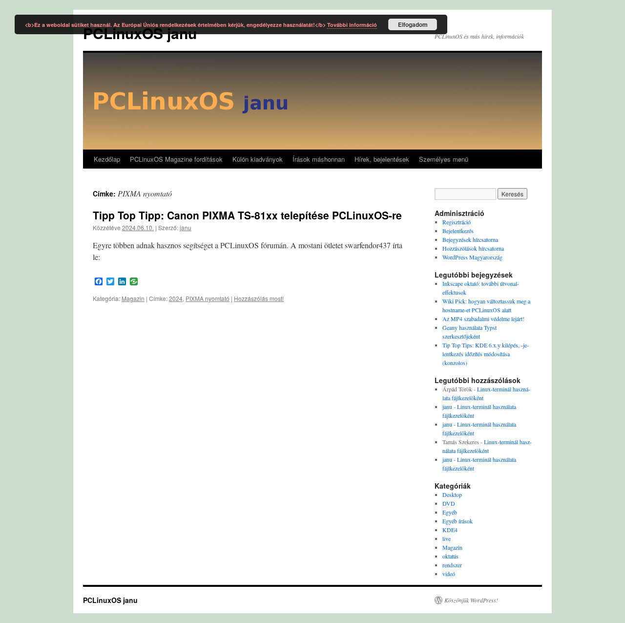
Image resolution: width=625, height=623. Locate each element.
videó (448, 574)
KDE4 (450, 530)
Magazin (133, 298)
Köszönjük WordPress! (471, 600)
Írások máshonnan (318, 159)
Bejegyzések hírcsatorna (470, 239)
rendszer (452, 565)
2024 (176, 298)
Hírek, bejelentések (381, 159)
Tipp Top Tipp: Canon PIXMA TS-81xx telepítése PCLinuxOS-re (247, 215)
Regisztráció (456, 222)
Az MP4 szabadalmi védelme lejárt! (483, 318)
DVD (448, 503)
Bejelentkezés (458, 231)
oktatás (450, 556)
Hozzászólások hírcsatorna (473, 248)
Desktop (452, 494)
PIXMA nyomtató (207, 298)
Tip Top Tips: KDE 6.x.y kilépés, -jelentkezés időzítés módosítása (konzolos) (485, 353)
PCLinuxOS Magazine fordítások (176, 159)
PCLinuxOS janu (110, 600)
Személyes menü (443, 159)
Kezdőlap (107, 159)
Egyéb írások (457, 521)
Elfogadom (413, 24)
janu (185, 227)
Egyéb (449, 512)
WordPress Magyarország (472, 257)
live (446, 538)
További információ (352, 24)
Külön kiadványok (257, 159)
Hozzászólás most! (259, 298)
